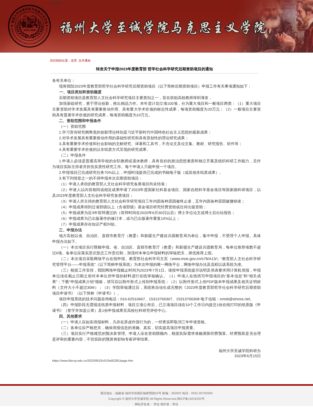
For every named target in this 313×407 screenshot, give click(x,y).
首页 (74, 60)
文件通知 (84, 60)
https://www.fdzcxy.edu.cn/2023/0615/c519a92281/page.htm (92, 360)
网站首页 (56, 3)
